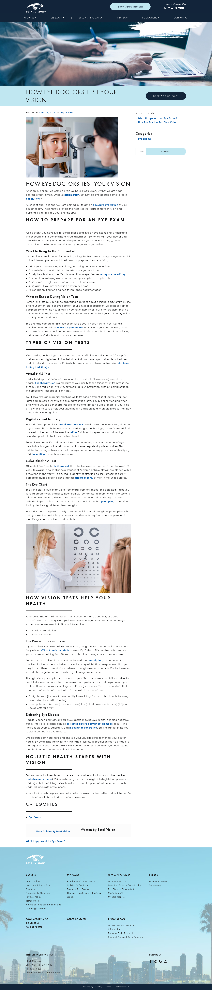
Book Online (149, 17)
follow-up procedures (70, 327)
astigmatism (71, 194)
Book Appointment (130, 6)
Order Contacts (76, 919)
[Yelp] (155, 961)
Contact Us (180, 17)
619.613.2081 (175, 8)
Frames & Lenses (158, 881)
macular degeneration (83, 727)
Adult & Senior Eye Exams (81, 881)
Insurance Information (38, 885)
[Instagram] (165, 961)
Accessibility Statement (38, 893)
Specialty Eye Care (90, 17)
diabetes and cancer (39, 779)
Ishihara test (61, 466)
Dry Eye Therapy (117, 881)
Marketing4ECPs (101, 987)
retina (73, 432)
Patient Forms (34, 927)
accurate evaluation (105, 204)
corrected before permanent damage (89, 723)
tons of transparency (70, 424)
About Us (29, 17)
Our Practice (33, 881)
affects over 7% (84, 477)
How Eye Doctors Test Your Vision (157, 122)
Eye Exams (56, 17)
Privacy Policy (33, 897)
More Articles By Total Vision (53, 831)
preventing (38, 454)
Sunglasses (155, 885)
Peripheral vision (45, 383)
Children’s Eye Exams (78, 885)
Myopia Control (116, 897)
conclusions (33, 198)
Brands (121, 17)
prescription (95, 660)
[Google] (160, 961)
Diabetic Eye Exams (78, 889)
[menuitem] (30, 18)
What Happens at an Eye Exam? (45, 841)
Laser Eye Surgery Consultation (125, 885)
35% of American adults (54, 650)
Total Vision (66, 112)
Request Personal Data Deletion (125, 937)
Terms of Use (32, 901)
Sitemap (30, 889)
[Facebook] (150, 961)
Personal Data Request (120, 933)
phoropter (107, 501)
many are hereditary (112, 274)
